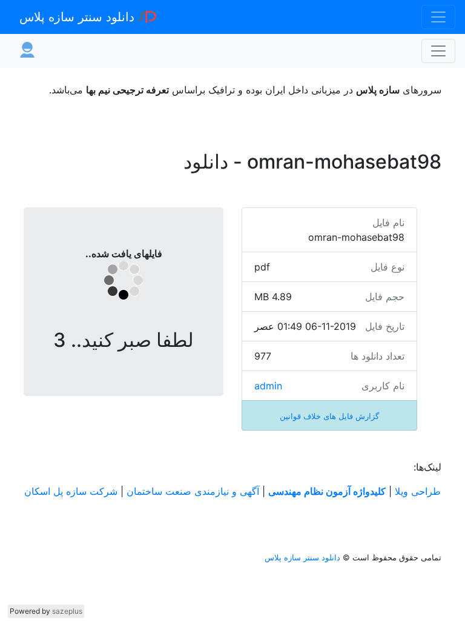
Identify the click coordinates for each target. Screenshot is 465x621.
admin (268, 386)
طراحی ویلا (418, 491)
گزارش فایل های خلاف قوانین (329, 416)
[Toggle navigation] (438, 17)
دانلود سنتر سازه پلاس (78, 17)
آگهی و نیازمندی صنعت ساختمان (193, 491)
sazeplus (67, 611)
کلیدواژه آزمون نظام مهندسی (327, 491)
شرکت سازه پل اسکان (70, 491)
